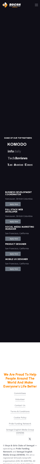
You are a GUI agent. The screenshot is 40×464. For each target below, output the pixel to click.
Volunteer (20, 399)
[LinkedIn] (23, 439)
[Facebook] (10, 439)
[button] (36, 5)
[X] (29, 439)
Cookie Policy (20, 417)
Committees (20, 393)
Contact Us (20, 405)
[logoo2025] (13, 5)
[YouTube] (16, 439)
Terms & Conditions (20, 411)
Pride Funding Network (20, 423)
